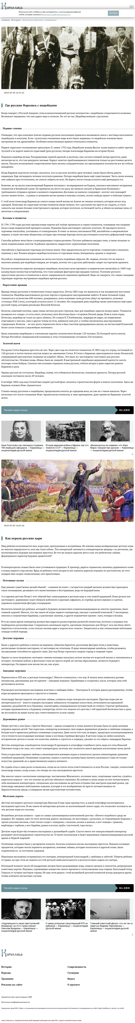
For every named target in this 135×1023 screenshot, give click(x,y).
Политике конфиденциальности (56, 14)
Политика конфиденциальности (15, 1002)
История (6, 966)
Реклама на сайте (11, 984)
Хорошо (113, 13)
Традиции (7, 978)
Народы (6, 972)
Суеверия (73, 972)
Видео (71, 978)
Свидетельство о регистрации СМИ (16, 997)
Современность (77, 966)
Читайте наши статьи (67, 410)
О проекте (74, 984)
